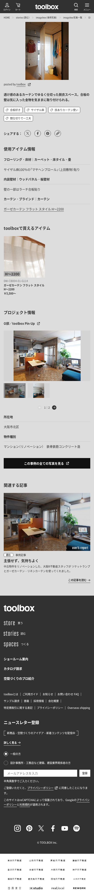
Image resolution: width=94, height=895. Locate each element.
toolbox (21, 84)
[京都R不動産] (36, 869)
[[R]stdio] (36, 888)
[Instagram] (17, 828)
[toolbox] (19, 607)
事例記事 (21, 555)
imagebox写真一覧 (72, 17)
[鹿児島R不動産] (36, 878)
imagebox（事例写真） (46, 17)
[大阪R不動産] (58, 869)
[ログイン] (7, 6)
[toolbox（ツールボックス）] (47, 6)
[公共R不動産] (79, 878)
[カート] (17, 6)
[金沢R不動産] (14, 869)
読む (8, 555)
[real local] (58, 888)
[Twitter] (41, 828)
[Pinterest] (29, 828)
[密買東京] (14, 888)
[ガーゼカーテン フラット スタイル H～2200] (24, 257)
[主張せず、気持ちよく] (47, 537)
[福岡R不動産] (14, 878)
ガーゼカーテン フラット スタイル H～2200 (34, 209)
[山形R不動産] (36, 860)
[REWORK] (79, 888)
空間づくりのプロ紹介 (19, 678)
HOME (7, 17)
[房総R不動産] (58, 860)
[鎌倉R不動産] (79, 860)
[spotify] (76, 828)
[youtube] (64, 828)
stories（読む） (23, 17)
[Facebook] (53, 828)
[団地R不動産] (58, 878)
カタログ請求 (13, 668)
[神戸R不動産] (79, 869)
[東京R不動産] (14, 860)
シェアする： (13, 133)
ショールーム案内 (16, 659)
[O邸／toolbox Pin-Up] (47, 356)
